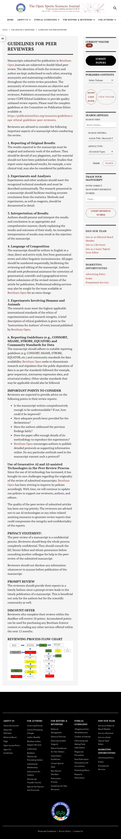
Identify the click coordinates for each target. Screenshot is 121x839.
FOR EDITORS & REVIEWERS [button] (77, 20)
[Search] (115, 8)
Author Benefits (33, 737)
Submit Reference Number (101, 213)
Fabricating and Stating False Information (81, 744)
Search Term (93, 119)
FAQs (5, 741)
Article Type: (95, 146)
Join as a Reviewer (96, 244)
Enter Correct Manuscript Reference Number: (98, 189)
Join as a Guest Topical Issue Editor (104, 740)
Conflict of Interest (82, 736)
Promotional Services (97, 282)
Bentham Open (17, 293)
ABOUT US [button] (22, 20)
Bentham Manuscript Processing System (35, 756)
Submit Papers (101, 60)
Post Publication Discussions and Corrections (82, 762)
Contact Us (78, 831)
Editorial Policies (58, 736)
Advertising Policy (96, 274)
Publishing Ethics (82, 770)
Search (109, 163)
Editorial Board (10, 737)
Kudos (89, 278)
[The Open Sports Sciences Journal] (60, 811)
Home (10, 20)
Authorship (32, 749)
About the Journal (11, 725)
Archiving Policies (35, 725)
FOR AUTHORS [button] (106, 20)
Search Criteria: (97, 133)
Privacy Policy (65, 831)
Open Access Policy (11, 745)
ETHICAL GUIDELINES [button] (45, 20)
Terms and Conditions (47, 831)
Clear (96, 163)
